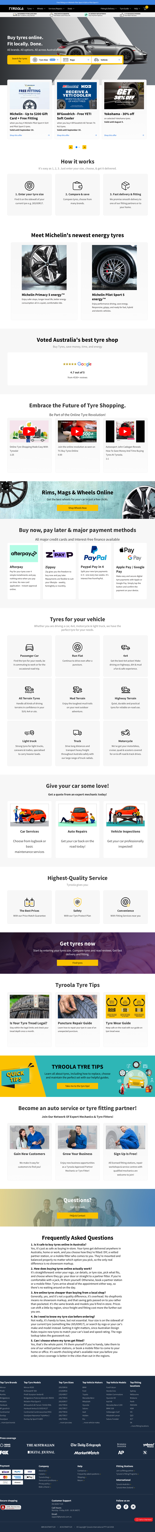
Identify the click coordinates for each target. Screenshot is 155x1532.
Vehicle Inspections (125, 831)
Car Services (29, 831)
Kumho (3, 1394)
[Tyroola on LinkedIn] (118, 1506)
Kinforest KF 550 (30, 1391)
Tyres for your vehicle (77, 619)
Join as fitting (124, 1470)
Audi (84, 1412)
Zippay (50, 567)
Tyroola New (124, 1487)
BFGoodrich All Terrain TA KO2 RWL (37, 1405)
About (42, 1470)
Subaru (85, 1408)
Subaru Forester (112, 1419)
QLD (131, 1415)
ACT (131, 1419)
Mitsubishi (86, 1401)
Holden (85, 1415)
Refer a (44, 1487)
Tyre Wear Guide (118, 1023)
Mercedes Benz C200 (114, 1405)
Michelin (3, 1401)
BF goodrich (5, 1408)
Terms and (47, 1480)
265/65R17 (63, 1401)
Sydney (133, 1391)
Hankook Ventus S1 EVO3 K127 (36, 1408)
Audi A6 (109, 1401)
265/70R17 (63, 1408)
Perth (132, 1401)
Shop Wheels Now (77, 507)
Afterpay (16, 567)
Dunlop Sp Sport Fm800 (33, 1419)
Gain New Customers (29, 1154)
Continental (5, 1412)
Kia (83, 1419)
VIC (131, 1412)
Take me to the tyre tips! (77, 1085)
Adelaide (133, 1405)
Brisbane (133, 1398)
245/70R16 (63, 1398)
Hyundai (85, 1405)
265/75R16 (63, 1412)
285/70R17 (63, 1415)
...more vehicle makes (91, 1422)
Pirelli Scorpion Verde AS (33, 1394)
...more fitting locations (139, 1426)
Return (80, 1480)
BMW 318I (110, 1408)
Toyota (85, 1394)
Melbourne (134, 1394)
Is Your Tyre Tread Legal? (28, 1023)
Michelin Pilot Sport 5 (32, 1401)
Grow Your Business (77, 1154)
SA (131, 1422)
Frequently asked (88, 1474)
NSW (132, 1408)
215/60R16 (63, 1391)
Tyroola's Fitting (126, 1474)
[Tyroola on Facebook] (126, 1506)
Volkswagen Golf (112, 1412)
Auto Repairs (77, 831)
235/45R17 (63, 1394)
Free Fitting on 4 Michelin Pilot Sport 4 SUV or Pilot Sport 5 (77, 2)
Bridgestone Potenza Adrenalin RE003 (39, 1398)
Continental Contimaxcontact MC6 (37, 1412)
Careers (42, 1474)
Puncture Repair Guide (75, 1023)
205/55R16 (63, 1387)
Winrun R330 (29, 1387)
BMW (84, 1387)
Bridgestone (5, 1398)
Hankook (3, 1405)
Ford (84, 1391)
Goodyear (4, 1419)
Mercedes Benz (88, 1398)
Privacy (44, 1483)
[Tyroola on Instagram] (133, 1506)
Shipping (81, 1477)
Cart (147, 8)
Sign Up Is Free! (125, 1154)
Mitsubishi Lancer (113, 1415)
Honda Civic (111, 1391)
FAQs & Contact (77, 1215)
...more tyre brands (7, 1422)
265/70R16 (63, 1405)
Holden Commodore (114, 1394)
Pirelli (2, 1391)
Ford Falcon (111, 1387)
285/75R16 (63, 1419)
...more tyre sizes (65, 1422)
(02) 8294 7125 (57, 1504)
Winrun (3, 1387)
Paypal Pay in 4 (92, 566)
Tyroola (44, 1477)
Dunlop (3, 1415)
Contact (82, 1470)
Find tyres (77, 962)
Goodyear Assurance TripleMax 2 (36, 1415)
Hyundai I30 (111, 1398)
